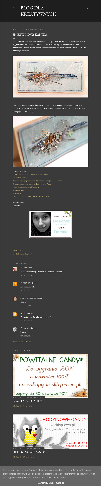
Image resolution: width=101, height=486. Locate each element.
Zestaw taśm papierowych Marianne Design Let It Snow (37, 181)
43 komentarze (28, 457)
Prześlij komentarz (22, 342)
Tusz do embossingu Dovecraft (26, 187)
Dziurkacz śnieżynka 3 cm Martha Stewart (31, 174)
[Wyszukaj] (86, 7)
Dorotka (21, 254)
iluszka (24, 313)
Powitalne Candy (27, 401)
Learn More (45, 482)
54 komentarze (28, 406)
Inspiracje (28, 254)
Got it (60, 482)
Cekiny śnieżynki (20, 177)
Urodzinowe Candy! (29, 452)
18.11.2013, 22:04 (27, 321)
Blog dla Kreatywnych (39, 11)
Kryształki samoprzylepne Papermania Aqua (32, 184)
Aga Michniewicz (28, 298)
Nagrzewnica (18, 190)
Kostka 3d (17, 193)
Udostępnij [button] (17, 250)
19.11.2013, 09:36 (26, 336)
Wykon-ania (26, 283)
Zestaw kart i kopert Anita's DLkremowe (31, 196)
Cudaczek (25, 328)
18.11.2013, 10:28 (26, 275)
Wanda (24, 268)
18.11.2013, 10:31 (26, 291)
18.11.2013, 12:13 (26, 306)
